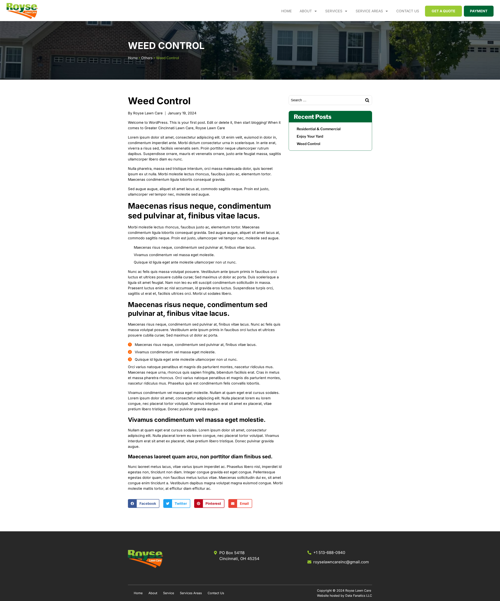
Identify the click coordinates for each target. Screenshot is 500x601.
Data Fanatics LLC (358, 595)
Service (168, 593)
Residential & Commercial (319, 129)
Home (286, 11)
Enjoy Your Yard (310, 136)
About (306, 11)
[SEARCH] (367, 100)
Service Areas (369, 11)
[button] (143, 503)
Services (333, 11)
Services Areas (191, 593)
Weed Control (308, 144)
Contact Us (407, 11)
